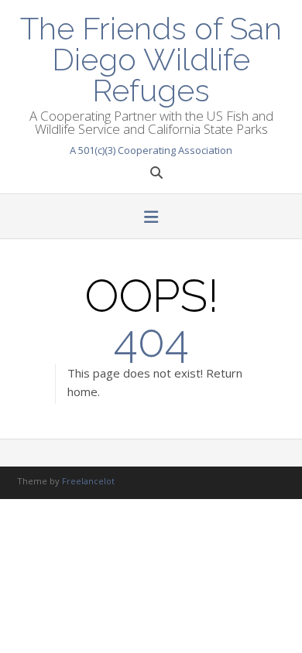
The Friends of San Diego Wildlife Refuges (151, 58)
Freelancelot (88, 481)
